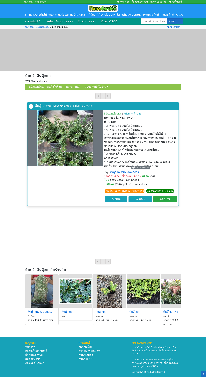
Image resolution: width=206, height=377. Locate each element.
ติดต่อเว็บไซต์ (175, 2)
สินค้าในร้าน (54, 86)
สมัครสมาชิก (123, 2)
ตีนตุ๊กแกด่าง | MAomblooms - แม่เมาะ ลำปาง (63, 105)
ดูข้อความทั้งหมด (140, 167)
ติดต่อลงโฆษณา (34, 363)
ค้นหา (171, 21)
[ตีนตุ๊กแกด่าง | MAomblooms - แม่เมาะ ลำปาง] (65, 138)
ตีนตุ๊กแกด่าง (170, 311)
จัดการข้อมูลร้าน (158, 2)
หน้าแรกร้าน (36, 86)
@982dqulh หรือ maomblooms (131, 184)
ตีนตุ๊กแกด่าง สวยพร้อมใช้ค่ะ (42, 311)
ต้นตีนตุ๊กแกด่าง (130, 172)
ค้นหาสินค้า (41, 2)
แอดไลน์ (165, 199)
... (180, 21)
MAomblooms (42, 27)
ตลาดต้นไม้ (32, 21)
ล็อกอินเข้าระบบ (140, 2)
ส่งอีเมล (116, 199)
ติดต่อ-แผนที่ (73, 86)
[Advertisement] (103, 50)
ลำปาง (137, 113)
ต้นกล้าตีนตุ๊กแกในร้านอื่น (45, 270)
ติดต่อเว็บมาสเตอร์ (36, 350)
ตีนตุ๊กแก (115, 172)
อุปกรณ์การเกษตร (59, 21)
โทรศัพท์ (140, 199)
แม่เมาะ (128, 113)
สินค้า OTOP (109, 21)
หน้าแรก (28, 2)
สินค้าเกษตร (86, 21)
